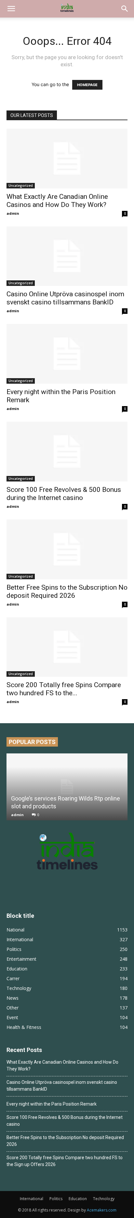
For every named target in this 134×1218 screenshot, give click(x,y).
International (31, 1198)
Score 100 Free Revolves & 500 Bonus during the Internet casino (64, 494)
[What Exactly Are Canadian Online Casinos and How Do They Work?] (67, 158)
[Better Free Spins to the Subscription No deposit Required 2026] (67, 549)
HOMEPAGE (87, 85)
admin (13, 213)
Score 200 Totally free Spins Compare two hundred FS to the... (64, 689)
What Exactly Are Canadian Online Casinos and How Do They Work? (57, 201)
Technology (103, 1198)
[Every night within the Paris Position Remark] (67, 354)
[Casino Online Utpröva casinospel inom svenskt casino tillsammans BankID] (67, 256)
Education (78, 1198)
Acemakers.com (101, 1210)
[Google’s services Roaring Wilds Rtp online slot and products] (67, 786)
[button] (11, 9)
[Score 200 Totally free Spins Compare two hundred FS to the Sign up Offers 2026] (67, 647)
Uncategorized (20, 185)
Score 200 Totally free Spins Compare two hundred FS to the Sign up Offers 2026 (65, 1161)
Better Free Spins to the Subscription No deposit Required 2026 (67, 591)
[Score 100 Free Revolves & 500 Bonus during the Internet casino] (67, 451)
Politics (55, 1198)
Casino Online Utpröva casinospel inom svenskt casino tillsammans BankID (65, 298)
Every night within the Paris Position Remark (52, 1104)
